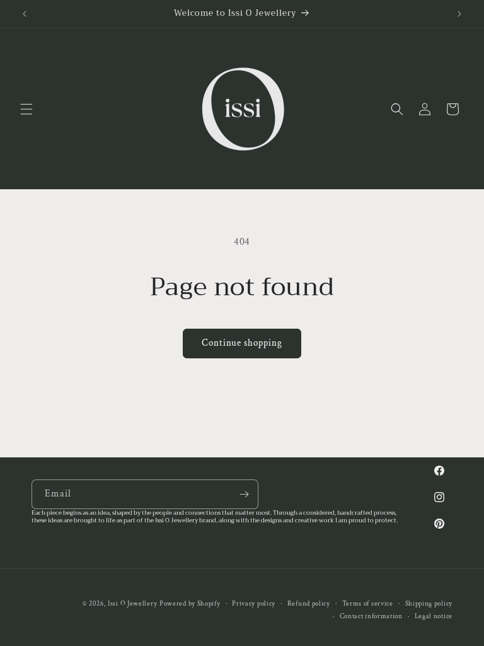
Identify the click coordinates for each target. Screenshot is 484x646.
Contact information (371, 616)
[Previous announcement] (24, 14)
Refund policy (308, 603)
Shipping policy (429, 603)
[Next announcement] (459, 14)
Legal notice (433, 616)
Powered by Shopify (190, 603)
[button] (26, 109)
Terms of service (367, 603)
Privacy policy (253, 603)
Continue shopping (242, 343)
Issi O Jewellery (132, 603)
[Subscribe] (244, 494)
